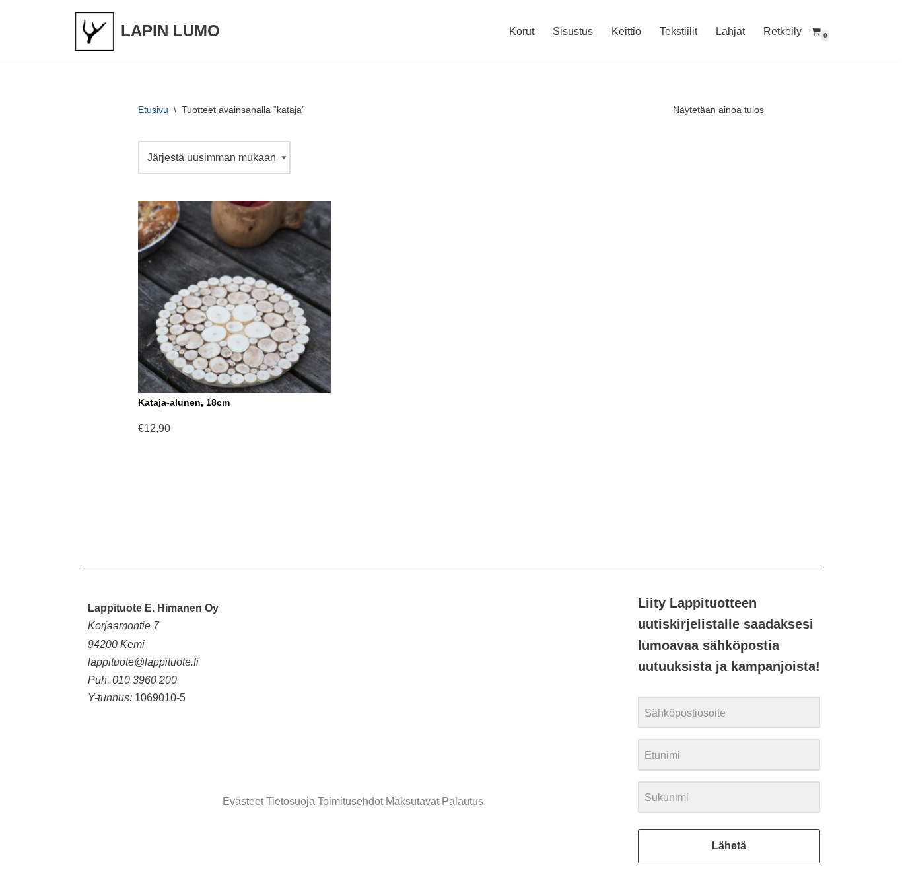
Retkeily (782, 31)
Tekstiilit (678, 31)
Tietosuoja (290, 801)
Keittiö (626, 31)
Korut (521, 31)
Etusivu (153, 109)
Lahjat (730, 31)
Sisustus (573, 31)
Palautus (462, 801)
